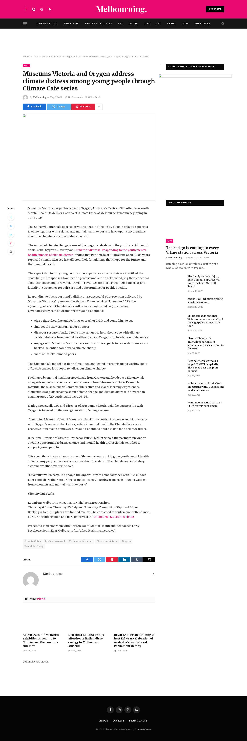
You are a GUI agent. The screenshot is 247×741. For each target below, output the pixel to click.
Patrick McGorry (34, 546)
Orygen (126, 541)
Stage (171, 23)
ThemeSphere (143, 729)
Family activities (98, 23)
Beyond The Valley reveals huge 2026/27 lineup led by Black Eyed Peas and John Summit (203, 366)
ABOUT (103, 720)
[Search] (222, 23)
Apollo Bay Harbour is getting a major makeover (205, 300)
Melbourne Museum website (114, 516)
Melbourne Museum (80, 541)
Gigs (185, 23)
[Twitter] (11, 225)
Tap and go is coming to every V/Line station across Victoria (192, 250)
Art (158, 23)
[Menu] (25, 23)
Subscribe (215, 9)
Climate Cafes (32, 541)
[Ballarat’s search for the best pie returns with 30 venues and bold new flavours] (175, 387)
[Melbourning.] (123, 9)
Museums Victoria (107, 541)
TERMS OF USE (138, 720)
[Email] (11, 251)
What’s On (71, 23)
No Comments (75, 97)
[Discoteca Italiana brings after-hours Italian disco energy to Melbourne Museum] (88, 618)
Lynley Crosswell (55, 541)
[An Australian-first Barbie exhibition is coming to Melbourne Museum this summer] (43, 618)
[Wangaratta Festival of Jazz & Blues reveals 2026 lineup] (175, 407)
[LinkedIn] (11, 234)
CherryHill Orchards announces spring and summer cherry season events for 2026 (206, 343)
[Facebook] (11, 217)
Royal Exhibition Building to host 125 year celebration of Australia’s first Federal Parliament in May (134, 640)
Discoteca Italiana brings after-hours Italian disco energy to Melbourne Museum (86, 640)
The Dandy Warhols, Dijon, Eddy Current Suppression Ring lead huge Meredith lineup (203, 281)
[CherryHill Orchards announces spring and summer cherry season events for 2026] (175, 342)
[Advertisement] (123, 42)
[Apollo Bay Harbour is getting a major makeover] (175, 303)
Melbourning (39, 97)
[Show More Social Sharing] (99, 107)
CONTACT (119, 720)
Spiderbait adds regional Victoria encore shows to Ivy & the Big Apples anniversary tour (205, 320)
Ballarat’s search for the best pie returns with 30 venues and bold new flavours (206, 387)
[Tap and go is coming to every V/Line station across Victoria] (195, 226)
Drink (133, 23)
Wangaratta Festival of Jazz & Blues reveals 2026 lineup (205, 404)
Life (147, 23)
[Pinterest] (11, 243)
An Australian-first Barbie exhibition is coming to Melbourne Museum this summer (41, 640)
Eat (120, 23)
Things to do (47, 23)
